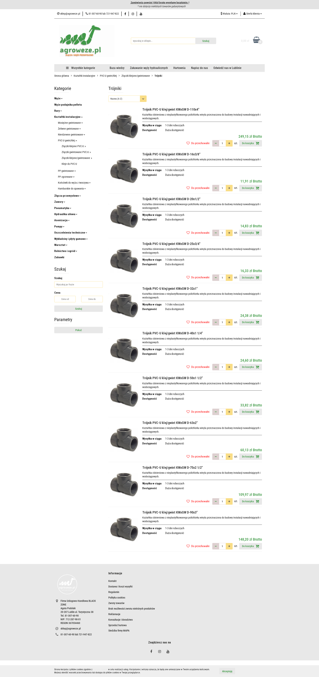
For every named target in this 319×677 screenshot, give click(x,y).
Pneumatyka (62, 208)
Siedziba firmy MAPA (118, 630)
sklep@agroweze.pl (71, 628)
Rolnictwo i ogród (65, 251)
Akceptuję (227, 671)
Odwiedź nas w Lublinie (227, 68)
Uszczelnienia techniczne (70, 232)
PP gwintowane (66, 170)
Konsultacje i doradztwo (120, 619)
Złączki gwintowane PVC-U (75, 152)
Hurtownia (179, 68)
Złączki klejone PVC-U (73, 146)
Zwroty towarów (116, 603)
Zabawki (59, 257)
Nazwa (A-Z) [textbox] (116, 98)
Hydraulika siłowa (65, 214)
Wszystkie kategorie (83, 68)
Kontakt (112, 580)
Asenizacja (61, 220)
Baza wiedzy (117, 68)
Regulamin (113, 592)
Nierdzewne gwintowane (71, 134)
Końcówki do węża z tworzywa (73, 182)
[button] (115, 573)
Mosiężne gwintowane (69, 122)
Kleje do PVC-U (69, 163)
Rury (57, 110)
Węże (57, 98)
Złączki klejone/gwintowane (76, 157)
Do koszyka (248, 143)
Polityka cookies (116, 597)
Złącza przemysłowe (66, 195)
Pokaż (78, 330)
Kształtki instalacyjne (67, 117)
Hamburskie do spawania (71, 188)
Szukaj (78, 308)
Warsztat (60, 245)
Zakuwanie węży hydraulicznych (149, 68)
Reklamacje (114, 614)
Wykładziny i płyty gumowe (70, 239)
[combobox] (127, 98)
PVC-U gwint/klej (67, 140)
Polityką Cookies (100, 669)
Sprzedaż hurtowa (117, 625)
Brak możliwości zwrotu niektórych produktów (131, 608)
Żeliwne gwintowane (68, 128)
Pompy (58, 226)
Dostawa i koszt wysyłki (120, 586)
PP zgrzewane (65, 176)
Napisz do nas (199, 68)
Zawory (59, 201)
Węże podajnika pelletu (68, 104)
